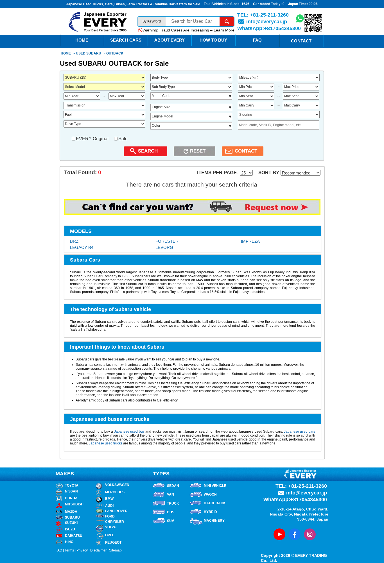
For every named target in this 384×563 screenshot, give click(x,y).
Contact (301, 40)
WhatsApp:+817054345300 (269, 28)
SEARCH (148, 151)
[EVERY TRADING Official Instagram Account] (310, 534)
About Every (169, 40)
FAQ (257, 40)
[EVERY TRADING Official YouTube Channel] (279, 534)
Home (66, 53)
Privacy (82, 550)
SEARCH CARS (125, 40)
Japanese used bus (129, 431)
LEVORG (164, 247)
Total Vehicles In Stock (222, 4)
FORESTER (167, 241)
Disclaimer (98, 550)
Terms (69, 550)
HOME (81, 40)
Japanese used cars (299, 431)
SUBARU (93, 53)
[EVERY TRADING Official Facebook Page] (295, 534)
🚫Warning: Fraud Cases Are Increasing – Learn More (186, 30)
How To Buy (213, 40)
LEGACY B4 (81, 247)
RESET (197, 151)
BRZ (74, 241)
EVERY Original (92, 138)
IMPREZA (250, 241)
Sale (123, 138)
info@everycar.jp (266, 21)
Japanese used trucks (105, 443)
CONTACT (246, 151)
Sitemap (115, 550)
